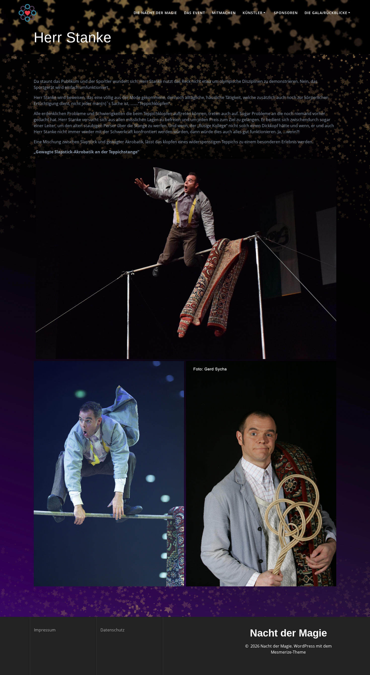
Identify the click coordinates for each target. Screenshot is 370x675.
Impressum (45, 630)
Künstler (253, 12)
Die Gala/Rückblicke (326, 12)
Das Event (194, 12)
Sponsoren (286, 12)
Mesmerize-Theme (288, 652)
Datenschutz (112, 630)
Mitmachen (224, 12)
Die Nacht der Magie (155, 12)
